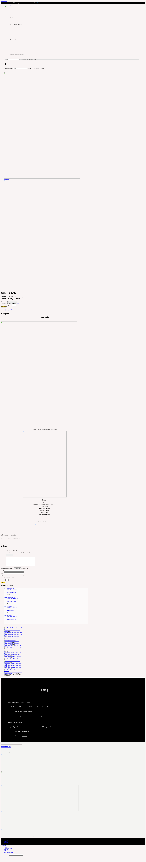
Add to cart (3, 306)
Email (2, 573)
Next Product (6, 179)
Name (2, 570)
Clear (18, 303)
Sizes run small (4, 301)
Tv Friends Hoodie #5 (11, 620)
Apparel (5, 847)
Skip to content (4, 1)
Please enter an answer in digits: (7, 577)
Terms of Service (7, 840)
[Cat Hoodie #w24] (42, 178)
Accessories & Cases (8, 848)
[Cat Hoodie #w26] (42, 285)
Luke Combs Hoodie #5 (11, 601)
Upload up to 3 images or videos (7, 568)
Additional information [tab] (8, 309)
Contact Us (6, 841)
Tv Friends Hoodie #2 (11, 611)
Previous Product (7, 71)
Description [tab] (6, 308)
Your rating (3, 555)
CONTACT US (6, 747)
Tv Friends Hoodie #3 (11, 592)
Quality (4, 303)
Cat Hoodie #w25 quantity (6, 305)
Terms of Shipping (7, 839)
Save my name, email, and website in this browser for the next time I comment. (18, 575)
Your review (3, 565)
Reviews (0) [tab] (6, 310)
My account (6, 842)
